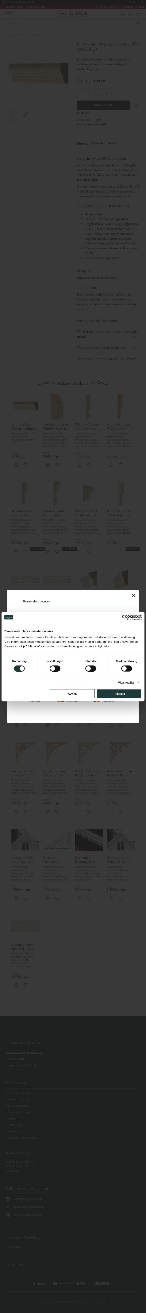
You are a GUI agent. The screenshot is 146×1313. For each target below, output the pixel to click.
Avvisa (72, 693)
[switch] (55, 668)
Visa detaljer (126, 682)
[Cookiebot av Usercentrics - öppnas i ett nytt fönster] (125, 617)
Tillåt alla (119, 693)
